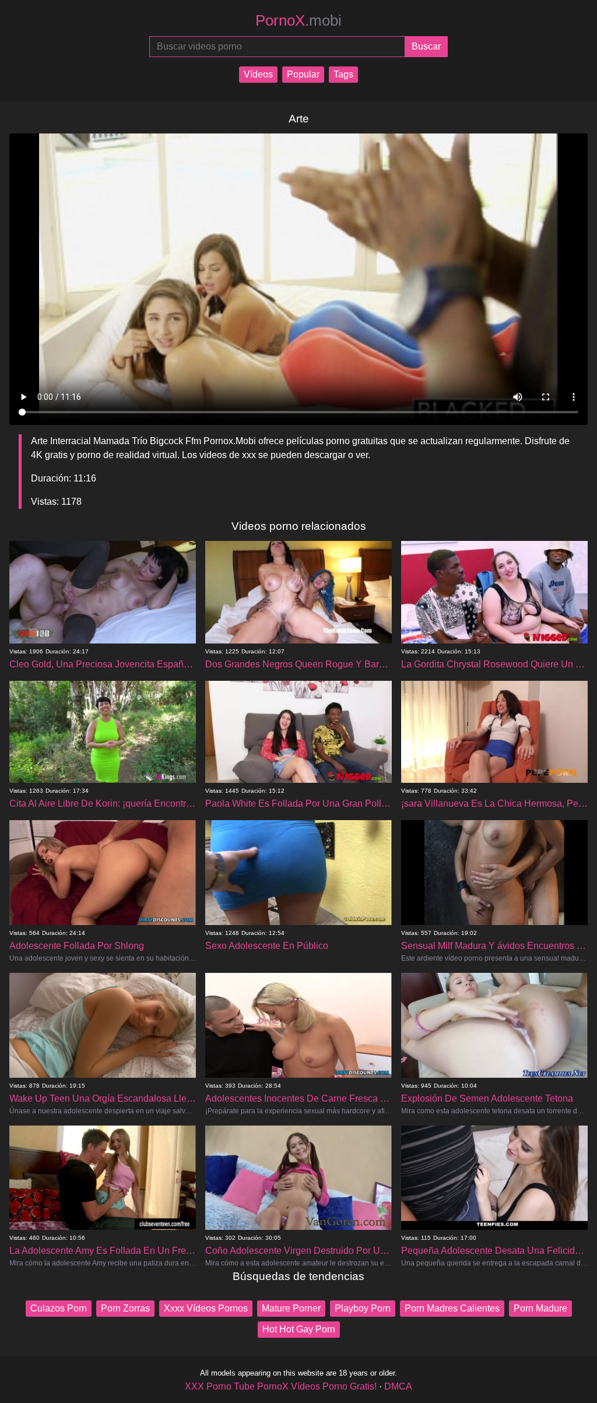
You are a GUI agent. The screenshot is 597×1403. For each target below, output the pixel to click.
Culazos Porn (58, 1308)
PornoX (298, 20)
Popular (303, 74)
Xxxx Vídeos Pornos (206, 1308)
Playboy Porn (363, 1308)
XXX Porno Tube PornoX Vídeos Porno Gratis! (281, 1386)
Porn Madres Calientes (452, 1308)
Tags (343, 74)
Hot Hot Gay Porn (298, 1329)
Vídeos (258, 74)
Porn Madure (540, 1308)
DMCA (398, 1386)
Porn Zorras (125, 1308)
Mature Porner (291, 1308)
